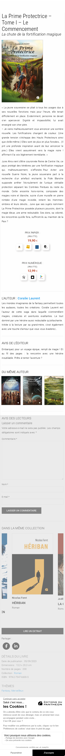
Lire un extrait (32, 631)
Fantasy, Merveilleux (12, 690)
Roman (18, 673)
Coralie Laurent (29, 298)
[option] (33, 570)
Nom (5, 484)
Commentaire (9, 438)
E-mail (5, 496)
